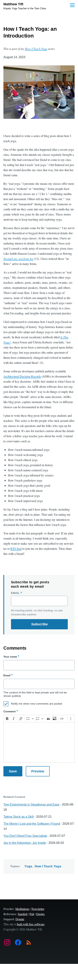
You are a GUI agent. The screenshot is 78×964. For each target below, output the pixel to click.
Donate (20, 919)
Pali (32, 914)
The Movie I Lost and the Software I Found (31, 823)
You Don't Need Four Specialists (25, 835)
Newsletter (37, 909)
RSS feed (16, 549)
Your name (10, 656)
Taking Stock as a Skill (18, 816)
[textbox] (39, 742)
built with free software (30, 924)
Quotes (40, 914)
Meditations (22, 909)
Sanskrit (22, 914)
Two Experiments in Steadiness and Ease (31, 804)
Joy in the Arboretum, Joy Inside (24, 842)
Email (15, 593)
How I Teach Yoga (48, 866)
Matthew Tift (13, 4)
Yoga (28, 866)
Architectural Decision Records (22, 376)
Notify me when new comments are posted (36, 703)
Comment (9, 711)
